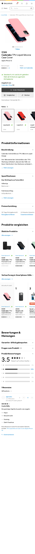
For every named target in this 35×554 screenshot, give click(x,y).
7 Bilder (17, 49)
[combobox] (6, 391)
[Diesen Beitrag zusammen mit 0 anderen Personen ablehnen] (32, 397)
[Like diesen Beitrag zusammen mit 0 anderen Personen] (23, 397)
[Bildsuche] (31, 8)
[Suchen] (11, 8)
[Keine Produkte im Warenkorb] (31, 3)
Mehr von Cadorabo (26, 67)
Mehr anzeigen (8, 168)
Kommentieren (9, 435)
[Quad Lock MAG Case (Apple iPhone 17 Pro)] (21, 300)
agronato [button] (9, 397)
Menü (5, 8)
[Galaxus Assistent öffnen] (26, 3)
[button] (17, 77)
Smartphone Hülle (6, 255)
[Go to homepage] (7, 3)
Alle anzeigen (5, 235)
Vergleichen (11, 95)
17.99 (4, 52)
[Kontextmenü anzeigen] (19, 397)
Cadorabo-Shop (6, 85)
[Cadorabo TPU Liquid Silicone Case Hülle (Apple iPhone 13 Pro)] (21, 253)
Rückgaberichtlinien (8, 215)
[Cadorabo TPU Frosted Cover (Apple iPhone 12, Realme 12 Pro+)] (7, 253)
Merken (27, 95)
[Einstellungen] (17, 3)
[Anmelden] (22, 3)
